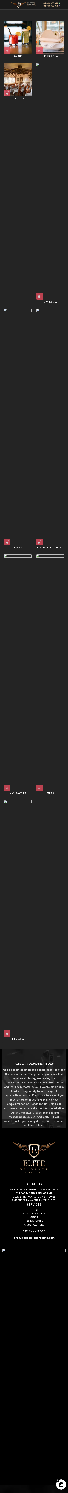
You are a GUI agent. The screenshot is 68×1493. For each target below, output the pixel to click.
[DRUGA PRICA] (50, 37)
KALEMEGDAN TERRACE (50, 547)
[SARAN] (50, 672)
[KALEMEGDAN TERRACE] (50, 427)
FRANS (18, 547)
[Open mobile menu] (4, 5)
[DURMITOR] (18, 79)
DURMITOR (18, 98)
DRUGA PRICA (50, 56)
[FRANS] (18, 427)
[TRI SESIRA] (18, 918)
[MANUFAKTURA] (18, 672)
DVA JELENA (50, 301)
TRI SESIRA (18, 1039)
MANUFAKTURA (17, 793)
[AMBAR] (18, 37)
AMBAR (18, 56)
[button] (7, 50)
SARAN (50, 793)
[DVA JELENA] (50, 181)
